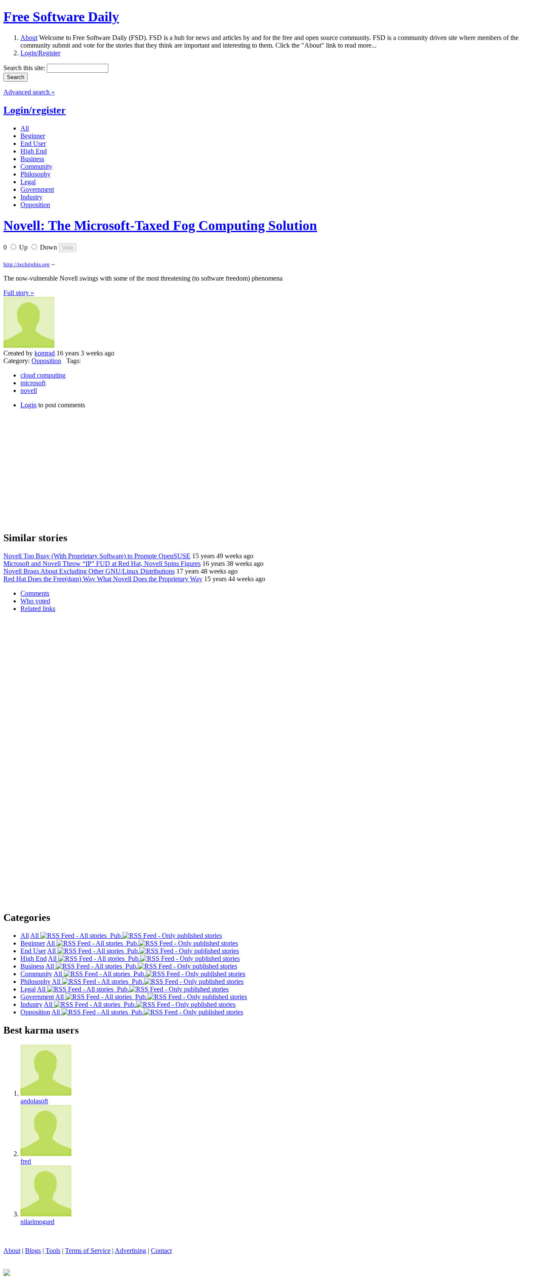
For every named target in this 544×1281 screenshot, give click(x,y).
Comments (34, 593)
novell (28, 390)
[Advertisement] (67, 469)
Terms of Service (87, 1250)
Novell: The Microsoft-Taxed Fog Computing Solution (160, 225)
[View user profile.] (28, 345)
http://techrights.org (26, 264)
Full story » (18, 292)
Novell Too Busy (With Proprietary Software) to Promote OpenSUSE (96, 556)
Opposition (46, 360)
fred (25, 1161)
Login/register (34, 110)
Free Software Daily (61, 16)
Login (28, 405)
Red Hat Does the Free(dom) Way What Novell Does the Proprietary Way (102, 578)
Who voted (35, 601)
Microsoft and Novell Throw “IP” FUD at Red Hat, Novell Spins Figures (102, 563)
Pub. (114, 935)
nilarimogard (37, 1221)
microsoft (32, 382)
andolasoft (34, 1101)
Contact (161, 1250)
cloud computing (42, 375)
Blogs (33, 1250)
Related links (37, 608)
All (35, 935)
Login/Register (40, 53)
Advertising (130, 1250)
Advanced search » (29, 92)
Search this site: (25, 67)
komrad (44, 353)
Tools (52, 1250)
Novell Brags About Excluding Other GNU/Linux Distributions (89, 571)
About (28, 37)
